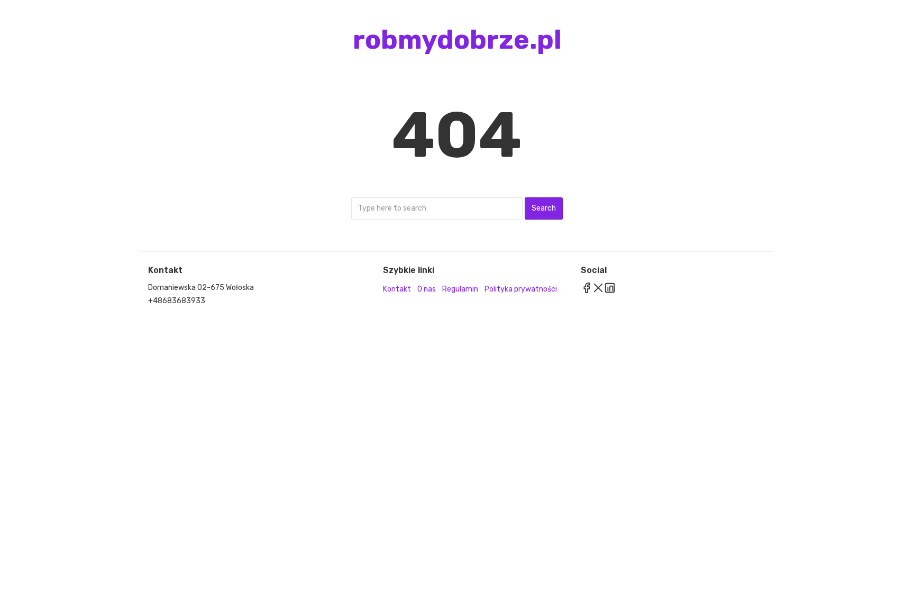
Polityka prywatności (521, 289)
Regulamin (460, 289)
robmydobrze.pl (457, 40)
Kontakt (397, 289)
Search (544, 208)
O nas (426, 289)
